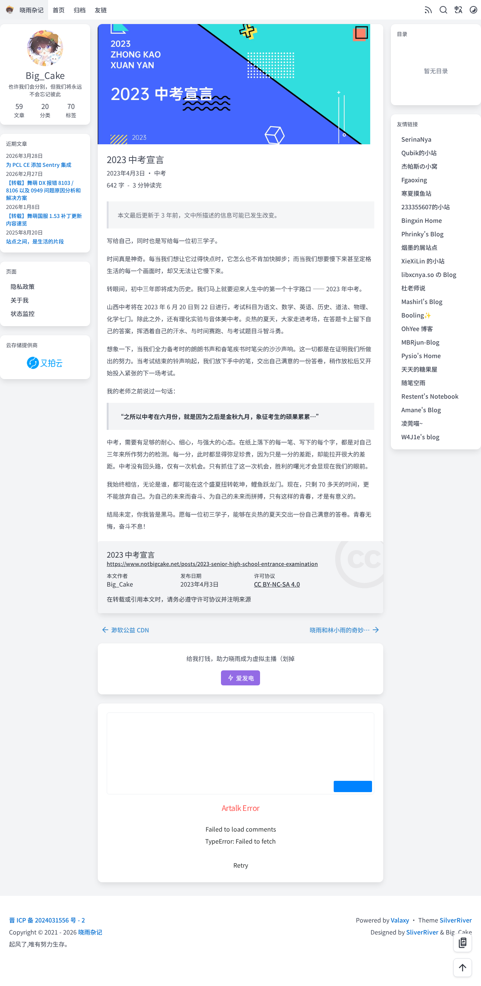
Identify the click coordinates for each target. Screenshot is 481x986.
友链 (101, 9)
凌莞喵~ (412, 423)
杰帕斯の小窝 (419, 166)
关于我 (20, 299)
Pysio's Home (421, 355)
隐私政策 (23, 286)
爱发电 (244, 677)
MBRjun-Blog (420, 341)
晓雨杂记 (90, 931)
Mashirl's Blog (421, 301)
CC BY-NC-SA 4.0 (277, 583)
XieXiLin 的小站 (423, 260)
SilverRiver (456, 919)
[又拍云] (45, 363)
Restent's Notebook (429, 396)
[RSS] (428, 10)
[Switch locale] (458, 10)
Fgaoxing (414, 179)
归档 (80, 9)
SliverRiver (422, 931)
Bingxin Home (421, 220)
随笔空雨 (413, 382)
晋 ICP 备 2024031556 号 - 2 (47, 919)
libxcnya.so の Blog (428, 274)
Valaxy (400, 919)
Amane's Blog (421, 409)
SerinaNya (416, 139)
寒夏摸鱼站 (416, 193)
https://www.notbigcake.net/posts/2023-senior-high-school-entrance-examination (212, 563)
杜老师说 (413, 287)
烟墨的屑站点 (419, 247)
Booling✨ (416, 314)
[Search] (443, 10)
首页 (59, 9)
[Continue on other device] (462, 942)
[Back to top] (462, 967)
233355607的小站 (425, 206)
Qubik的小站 (419, 152)
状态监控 (23, 313)
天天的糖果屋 (419, 369)
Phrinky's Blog (422, 233)
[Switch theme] (473, 10)
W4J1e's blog (420, 436)
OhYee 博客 (417, 328)
